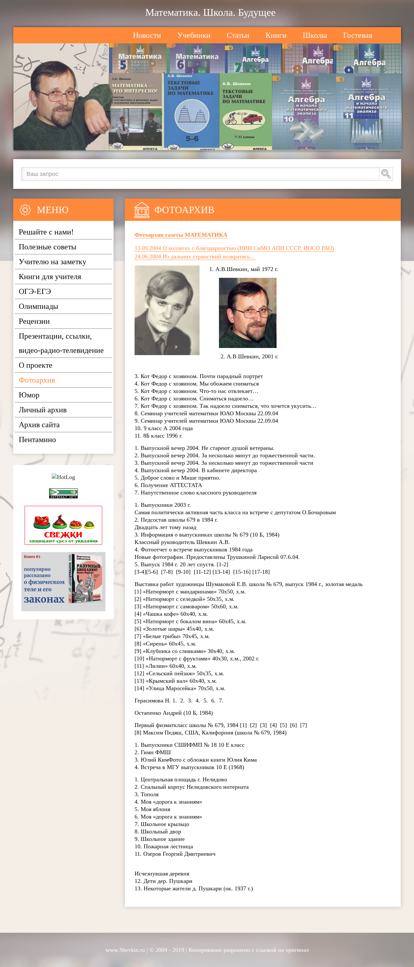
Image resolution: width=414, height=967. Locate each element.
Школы (315, 35)
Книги (276, 35)
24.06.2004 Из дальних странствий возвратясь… (195, 256)
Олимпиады (38, 306)
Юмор (29, 395)
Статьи (238, 35)
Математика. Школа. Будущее (210, 12)
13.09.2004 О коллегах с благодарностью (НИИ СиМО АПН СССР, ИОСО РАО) (234, 248)
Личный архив (43, 410)
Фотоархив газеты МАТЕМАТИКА (181, 235)
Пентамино (37, 439)
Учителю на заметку (52, 261)
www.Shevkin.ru (125, 950)
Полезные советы (47, 247)
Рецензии (34, 321)
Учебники (194, 35)
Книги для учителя (50, 276)
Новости (147, 35)
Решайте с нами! (46, 232)
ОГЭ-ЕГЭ (35, 291)
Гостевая (357, 35)
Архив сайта (39, 424)
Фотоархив (37, 380)
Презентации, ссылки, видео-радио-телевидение (61, 343)
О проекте (35, 365)
